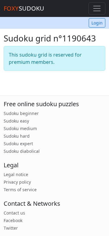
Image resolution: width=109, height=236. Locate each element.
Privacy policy (17, 182)
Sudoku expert (18, 143)
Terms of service (20, 189)
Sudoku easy (16, 121)
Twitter (11, 228)
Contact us (14, 213)
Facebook (13, 220)
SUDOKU (24, 8)
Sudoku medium (20, 128)
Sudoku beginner (21, 113)
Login (97, 23)
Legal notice (16, 174)
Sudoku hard (17, 136)
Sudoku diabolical (22, 151)
